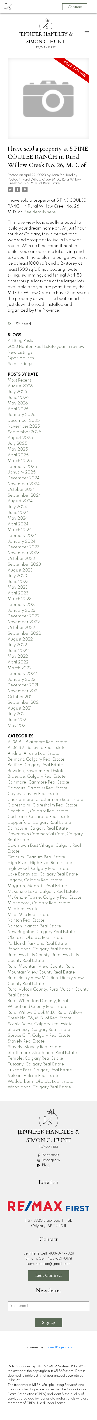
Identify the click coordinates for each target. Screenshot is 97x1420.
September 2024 (24, 495)
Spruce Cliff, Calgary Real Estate (39, 1036)
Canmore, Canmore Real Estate (38, 782)
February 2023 (22, 605)
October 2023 (21, 559)
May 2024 (18, 518)
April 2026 (18, 409)
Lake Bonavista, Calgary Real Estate (43, 874)
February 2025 (22, 467)
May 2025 (18, 449)
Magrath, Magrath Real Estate (37, 886)
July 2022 (17, 645)
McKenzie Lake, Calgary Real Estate (43, 892)
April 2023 (18, 593)
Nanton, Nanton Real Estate (34, 926)
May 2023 (18, 587)
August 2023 (20, 570)
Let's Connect (48, 1275)
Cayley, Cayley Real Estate (34, 794)
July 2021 (17, 714)
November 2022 (24, 622)
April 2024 (18, 524)
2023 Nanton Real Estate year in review (46, 347)
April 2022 (18, 662)
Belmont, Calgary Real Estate (36, 759)
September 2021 (24, 703)
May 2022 (18, 656)
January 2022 (21, 680)
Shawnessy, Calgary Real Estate (39, 1030)
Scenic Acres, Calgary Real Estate (40, 1024)
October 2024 (21, 490)
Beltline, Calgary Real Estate (35, 765)
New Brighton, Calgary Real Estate (41, 932)
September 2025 (24, 432)
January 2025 (22, 472)
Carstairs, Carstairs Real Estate (37, 788)
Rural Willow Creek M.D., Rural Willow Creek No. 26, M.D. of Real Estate (44, 181)
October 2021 (21, 697)
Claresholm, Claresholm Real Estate (42, 805)
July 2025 (17, 444)
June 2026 (18, 398)
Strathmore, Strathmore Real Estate (42, 1053)
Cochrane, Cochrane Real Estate (39, 817)
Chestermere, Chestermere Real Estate (45, 800)
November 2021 (23, 691)
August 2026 (20, 386)
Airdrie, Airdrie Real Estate (33, 754)
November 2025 (24, 426)
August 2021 (19, 708)
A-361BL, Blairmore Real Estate (37, 742)
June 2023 (18, 582)
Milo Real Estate (23, 909)
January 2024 (21, 542)
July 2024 (17, 507)
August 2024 (20, 501)
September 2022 (24, 634)
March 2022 (20, 668)
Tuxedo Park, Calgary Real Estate (40, 1070)
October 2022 (21, 628)
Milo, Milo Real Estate (28, 915)
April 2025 (18, 455)
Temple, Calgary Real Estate (35, 1058)
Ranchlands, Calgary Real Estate (39, 949)
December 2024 (23, 478)
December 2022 (23, 616)
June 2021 (17, 720)
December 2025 (24, 421)
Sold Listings (20, 364)
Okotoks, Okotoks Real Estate (35, 938)
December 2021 (23, 685)
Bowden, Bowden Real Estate (36, 771)
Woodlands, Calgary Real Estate (39, 1087)
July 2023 (17, 576)
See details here (40, 212)
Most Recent (19, 380)
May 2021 (17, 726)
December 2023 (23, 547)
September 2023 (24, 565)
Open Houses (21, 358)
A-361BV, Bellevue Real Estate (37, 748)
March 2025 (20, 461)
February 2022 (22, 674)
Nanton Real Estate (26, 920)
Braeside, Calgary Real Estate (37, 777)
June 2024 (18, 513)
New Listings (20, 353)
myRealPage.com (58, 1347)
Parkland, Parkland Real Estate (37, 944)
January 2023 (21, 611)
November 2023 (24, 553)
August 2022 (20, 639)
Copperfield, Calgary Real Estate (39, 823)
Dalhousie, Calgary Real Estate (38, 828)
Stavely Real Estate (26, 1041)
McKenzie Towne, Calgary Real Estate (44, 897)
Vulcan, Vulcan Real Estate (34, 1076)
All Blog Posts (20, 341)
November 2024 (24, 484)
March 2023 (20, 599)
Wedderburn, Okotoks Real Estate (40, 1082)
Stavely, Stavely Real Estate (34, 1047)
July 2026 (17, 392)
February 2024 (22, 536)
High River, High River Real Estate (40, 863)
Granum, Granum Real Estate (36, 857)
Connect (75, 6)
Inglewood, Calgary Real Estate (38, 869)
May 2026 (18, 403)
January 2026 (21, 415)
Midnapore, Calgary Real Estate (39, 903)
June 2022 (18, 651)
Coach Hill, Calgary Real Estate (38, 811)
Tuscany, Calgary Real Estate (36, 1064)
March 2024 (20, 530)
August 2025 (20, 438)
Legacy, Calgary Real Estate (35, 880)
